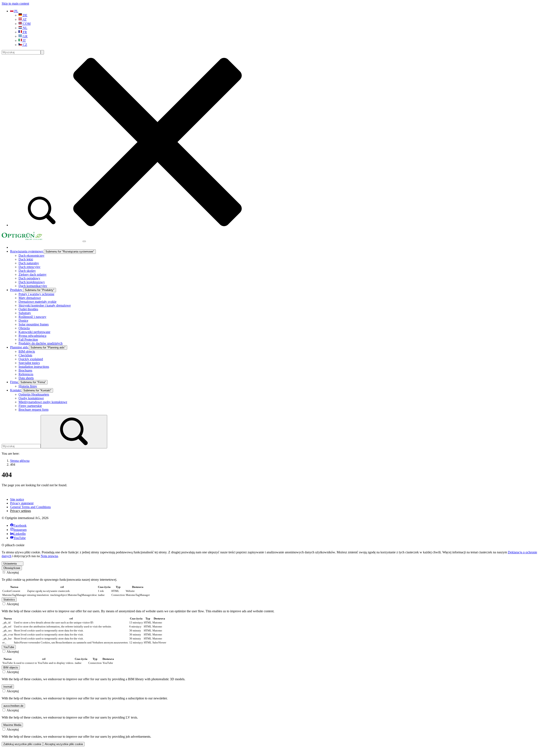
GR (25, 36)
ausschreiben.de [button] (13, 705)
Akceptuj (12, 572)
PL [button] (15, 11)
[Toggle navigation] (84, 241)
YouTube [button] (8, 647)
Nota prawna (49, 556)
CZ (24, 45)
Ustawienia (10, 563)
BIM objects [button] (10, 667)
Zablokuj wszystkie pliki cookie (22, 744)
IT (24, 40)
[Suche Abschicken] (42, 52)
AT (24, 19)
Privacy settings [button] (20, 511)
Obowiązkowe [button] (11, 568)
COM (26, 23)
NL (24, 28)
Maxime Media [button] (12, 725)
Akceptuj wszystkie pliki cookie (64, 744)
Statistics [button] (9, 599)
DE (24, 15)
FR (24, 32)
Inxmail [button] (7, 686)
